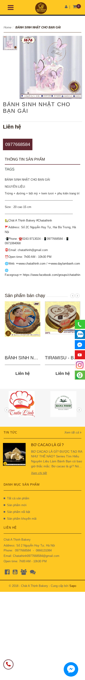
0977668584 (17, 144)
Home (7, 27)
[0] (75, 7)
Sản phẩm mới (17, 505)
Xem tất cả (72, 432)
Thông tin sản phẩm (25, 159)
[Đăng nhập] (66, 7)
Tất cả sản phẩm (18, 498)
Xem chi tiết (39, 473)
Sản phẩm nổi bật (18, 512)
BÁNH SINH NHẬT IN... (28, 357)
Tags (10, 169)
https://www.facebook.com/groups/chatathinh (52, 275)
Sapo (72, 586)
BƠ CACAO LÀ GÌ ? (47, 445)
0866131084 (44, 550)
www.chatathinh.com (32, 263)
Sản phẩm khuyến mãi (21, 518)
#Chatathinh (44, 220)
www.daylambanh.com (65, 263)
